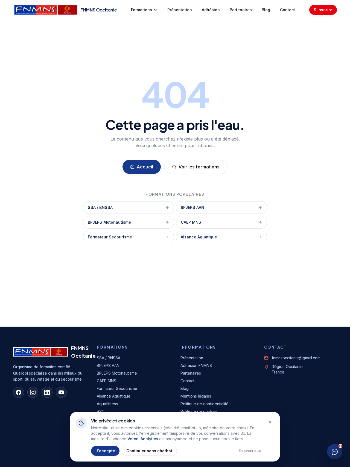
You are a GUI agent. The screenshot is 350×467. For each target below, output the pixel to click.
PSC (100, 411)
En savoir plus (250, 451)
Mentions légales (195, 396)
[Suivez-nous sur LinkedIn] (47, 392)
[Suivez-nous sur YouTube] (61, 392)
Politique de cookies (199, 411)
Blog (266, 9)
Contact (287, 9)
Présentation (179, 9)
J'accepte (105, 450)
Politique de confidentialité (204, 403)
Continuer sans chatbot (149, 450)
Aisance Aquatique (199, 237)
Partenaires (241, 9)
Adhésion (211, 9)
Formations (141, 9)
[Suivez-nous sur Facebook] (18, 392)
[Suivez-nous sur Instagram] (32, 392)
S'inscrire (323, 9)
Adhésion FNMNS (196, 365)
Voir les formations (199, 167)
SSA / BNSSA (100, 207)
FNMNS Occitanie (83, 352)
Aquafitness (107, 403)
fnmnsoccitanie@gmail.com (296, 357)
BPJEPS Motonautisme (109, 222)
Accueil (145, 167)
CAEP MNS (191, 222)
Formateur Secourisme (110, 237)
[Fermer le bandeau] (270, 422)
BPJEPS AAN (192, 207)
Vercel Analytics (142, 438)
